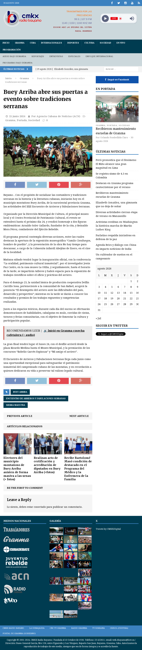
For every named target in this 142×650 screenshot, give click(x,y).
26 (111, 304)
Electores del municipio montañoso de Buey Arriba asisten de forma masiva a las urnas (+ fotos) (17, 468)
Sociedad (105, 43)
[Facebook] (112, 3)
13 (118, 292)
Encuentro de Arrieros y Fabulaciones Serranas (36, 398)
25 (105, 304)
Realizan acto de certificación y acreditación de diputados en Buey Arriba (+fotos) (47, 465)
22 (131, 298)
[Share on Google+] (81, 185)
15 (131, 292)
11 (105, 292)
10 (99, 292)
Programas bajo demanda (17, 63)
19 (111, 298)
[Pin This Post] (59, 185)
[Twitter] (119, 3)
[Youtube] (132, 3)
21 (124, 298)
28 (124, 304)
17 (99, 298)
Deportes (73, 43)
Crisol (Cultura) (119, 628)
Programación (12, 50)
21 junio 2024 (17, 116)
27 (118, 304)
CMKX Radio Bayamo (13, 628)
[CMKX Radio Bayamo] (22, 18)
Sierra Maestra (15, 405)
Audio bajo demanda (14, 56)
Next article (79, 416)
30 (137, 304)
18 (105, 298)
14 (124, 292)
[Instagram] (125, 3)
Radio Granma (79, 628)
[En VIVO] (139, 3)
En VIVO (121, 43)
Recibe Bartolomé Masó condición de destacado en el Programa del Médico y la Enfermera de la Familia (78, 468)
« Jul (98, 318)
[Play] (105, 18)
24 (99, 304)
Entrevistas (56, 56)
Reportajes (38, 56)
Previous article (19, 416)
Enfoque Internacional (99, 56)
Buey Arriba (20, 392)
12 (111, 292)
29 (131, 304)
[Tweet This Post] (37, 185)
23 (137, 298)
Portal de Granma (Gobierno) (19, 633)
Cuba (33, 43)
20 (118, 298)
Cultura (89, 43)
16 (137, 292)
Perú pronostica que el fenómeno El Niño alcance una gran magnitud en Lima (116, 164)
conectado (40, 507)
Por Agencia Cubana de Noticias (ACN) (55, 116)
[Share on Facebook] (15, 185)
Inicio (6, 43)
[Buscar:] (121, 69)
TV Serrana (98, 628)
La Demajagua (37, 628)
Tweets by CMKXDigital (108, 529)
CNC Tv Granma (58, 628)
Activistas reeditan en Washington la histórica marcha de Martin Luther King (117, 226)
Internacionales (51, 43)
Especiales (74, 56)
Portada (22, 120)
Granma (19, 43)
